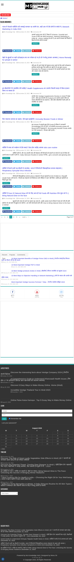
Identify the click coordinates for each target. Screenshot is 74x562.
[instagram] (41, 557)
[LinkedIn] (38, 557)
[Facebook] (32, 557)
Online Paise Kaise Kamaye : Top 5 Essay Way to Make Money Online (41, 400)
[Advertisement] (37, 236)
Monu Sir (54, 555)
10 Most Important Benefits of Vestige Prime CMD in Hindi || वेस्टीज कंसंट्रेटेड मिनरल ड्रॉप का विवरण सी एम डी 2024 (35, 259)
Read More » (35, 43)
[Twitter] (34, 557)
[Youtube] (39, 557)
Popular (12, 255)
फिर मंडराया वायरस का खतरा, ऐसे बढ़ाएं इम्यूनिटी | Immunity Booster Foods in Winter (32, 119)
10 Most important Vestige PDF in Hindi (25, 265)
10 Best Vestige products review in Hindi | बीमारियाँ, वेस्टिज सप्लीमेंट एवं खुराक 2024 (38, 271)
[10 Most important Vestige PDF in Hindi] (5, 266)
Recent (4, 255)
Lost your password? (9, 423)
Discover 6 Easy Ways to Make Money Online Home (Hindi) (37, 385)
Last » (24, 217)
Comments (21, 255)
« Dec (3, 449)
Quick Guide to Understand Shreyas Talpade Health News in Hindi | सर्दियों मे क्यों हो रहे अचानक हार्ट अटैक (36, 539)
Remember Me (15, 418)
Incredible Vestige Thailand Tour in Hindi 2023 (30, 390)
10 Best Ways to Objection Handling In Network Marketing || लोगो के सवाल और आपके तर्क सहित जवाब (36, 276)
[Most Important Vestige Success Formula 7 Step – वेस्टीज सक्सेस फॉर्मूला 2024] (5, 282)
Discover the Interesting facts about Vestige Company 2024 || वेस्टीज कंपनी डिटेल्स (35, 373)
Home (4, 18)
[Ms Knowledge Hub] (37, 5)
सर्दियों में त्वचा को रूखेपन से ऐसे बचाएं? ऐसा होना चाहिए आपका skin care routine (29, 147)
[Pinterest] (36, 557)
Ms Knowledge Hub (9, 32)
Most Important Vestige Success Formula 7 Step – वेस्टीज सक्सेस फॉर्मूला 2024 (38, 282)
